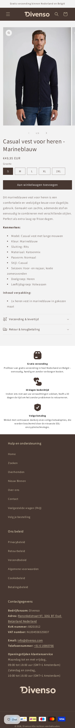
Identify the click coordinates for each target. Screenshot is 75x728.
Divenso (27, 726)
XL (44, 171)
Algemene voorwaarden (23, 569)
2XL (58, 171)
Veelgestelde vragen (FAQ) (25, 508)
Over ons (13, 490)
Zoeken (13, 463)
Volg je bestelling (19, 517)
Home (12, 454)
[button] (8, 14)
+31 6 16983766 (44, 646)
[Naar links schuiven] (28, 133)
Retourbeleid (16, 551)
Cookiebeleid (16, 578)
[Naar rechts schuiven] (46, 133)
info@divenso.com (30, 640)
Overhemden (16, 472)
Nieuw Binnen (17, 481)
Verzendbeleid (17, 560)
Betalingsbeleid (18, 587)
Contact (13, 499)
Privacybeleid (16, 542)
